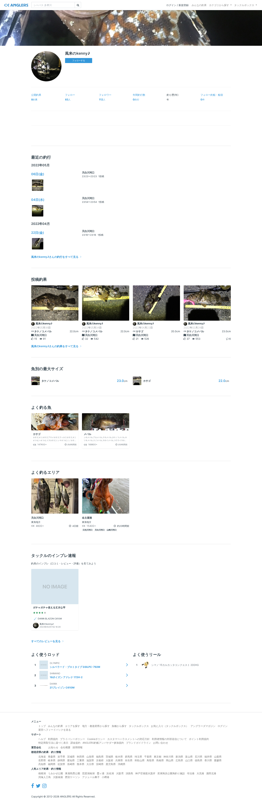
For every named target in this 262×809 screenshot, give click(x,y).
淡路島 (129, 773)
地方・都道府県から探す (96, 725)
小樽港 (105, 777)
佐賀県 (61, 764)
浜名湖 (110, 773)
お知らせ (53, 747)
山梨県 (218, 756)
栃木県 (119, 756)
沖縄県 (121, 764)
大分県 (90, 764)
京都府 (100, 760)
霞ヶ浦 (100, 773)
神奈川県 (168, 756)
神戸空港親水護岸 (145, 773)
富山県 (189, 756)
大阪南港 (58, 777)
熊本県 (80, 764)
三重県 (80, 760)
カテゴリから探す (219, 5)
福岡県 (51, 764)
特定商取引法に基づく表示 (53, 742)
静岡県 (61, 760)
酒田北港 (211, 773)
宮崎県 (100, 764)
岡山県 (169, 760)
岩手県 (61, 756)
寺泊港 (190, 773)
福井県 (208, 756)
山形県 (90, 756)
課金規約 (75, 742)
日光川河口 (88, 530)
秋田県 (80, 756)
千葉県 (148, 756)
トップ (42, 725)
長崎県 (71, 764)
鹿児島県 (111, 764)
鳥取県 (150, 760)
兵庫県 (119, 760)
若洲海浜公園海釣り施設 (171, 773)
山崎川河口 (112, 530)
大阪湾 (120, 773)
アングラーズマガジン (203, 725)
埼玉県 (138, 756)
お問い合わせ (160, 742)
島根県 (160, 760)
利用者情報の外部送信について (169, 738)
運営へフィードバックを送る (54, 729)
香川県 (208, 760)
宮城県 (71, 756)
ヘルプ (42, 738)
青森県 (51, 756)
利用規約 (53, 738)
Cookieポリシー (96, 738)
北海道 (42, 756)
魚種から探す (119, 725)
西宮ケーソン (72, 777)
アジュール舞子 (91, 777)
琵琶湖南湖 (88, 773)
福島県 (100, 756)
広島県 (179, 760)
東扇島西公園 (72, 773)
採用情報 (78, 747)
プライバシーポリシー (72, 738)
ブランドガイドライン (138, 742)
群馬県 (128, 756)
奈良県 (128, 760)
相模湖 (42, 773)
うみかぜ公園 (55, 773)
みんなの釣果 (199, 5)
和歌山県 (140, 760)
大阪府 (109, 760)
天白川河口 (88, 172)
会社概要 (65, 747)
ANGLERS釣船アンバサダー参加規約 (103, 742)
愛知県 (71, 760)
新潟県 (179, 756)
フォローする (78, 60)
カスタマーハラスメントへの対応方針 (128, 738)
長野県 (42, 760)
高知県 (42, 764)
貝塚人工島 (44, 777)
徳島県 (198, 760)
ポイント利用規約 (199, 738)
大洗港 (200, 773)
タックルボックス (244, 5)
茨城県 (109, 756)
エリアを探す (72, 725)
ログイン (223, 725)
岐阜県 (51, 760)
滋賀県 (90, 760)
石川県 (198, 756)
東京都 (157, 756)
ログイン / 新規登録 (177, 5)
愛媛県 (218, 760)
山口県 (189, 760)
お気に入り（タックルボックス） (169, 725)
